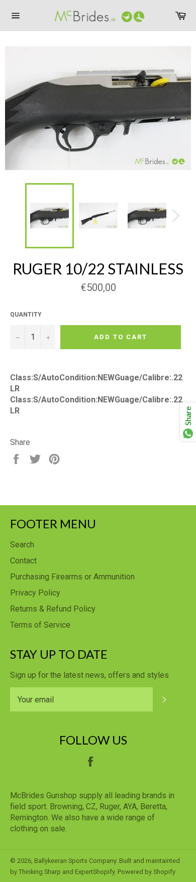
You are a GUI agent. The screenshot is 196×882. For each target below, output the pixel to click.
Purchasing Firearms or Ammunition (72, 576)
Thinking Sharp (40, 871)
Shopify (164, 871)
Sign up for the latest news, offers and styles (89, 675)
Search (22, 544)
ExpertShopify (95, 871)
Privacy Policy (35, 593)
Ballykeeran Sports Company (75, 860)
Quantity (26, 314)
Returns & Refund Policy (52, 609)
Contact (23, 560)
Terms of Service (40, 625)
